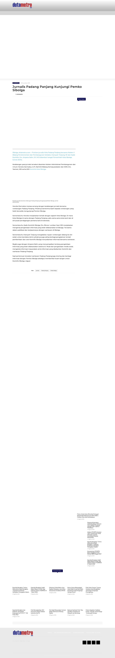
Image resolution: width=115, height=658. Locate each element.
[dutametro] (14, 94)
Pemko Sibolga (54, 270)
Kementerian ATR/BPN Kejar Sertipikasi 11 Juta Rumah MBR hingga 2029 (94, 553)
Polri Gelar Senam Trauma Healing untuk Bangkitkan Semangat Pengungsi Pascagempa (93, 590)
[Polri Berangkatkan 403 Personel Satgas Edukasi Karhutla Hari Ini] (39, 602)
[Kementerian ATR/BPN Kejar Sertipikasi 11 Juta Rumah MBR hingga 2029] (81, 554)
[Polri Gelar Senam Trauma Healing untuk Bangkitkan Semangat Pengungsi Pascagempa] (94, 580)
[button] (99, 13)
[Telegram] (96, 94)
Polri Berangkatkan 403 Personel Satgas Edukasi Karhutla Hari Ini (38, 611)
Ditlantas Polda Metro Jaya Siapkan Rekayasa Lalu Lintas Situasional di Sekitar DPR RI (57, 589)
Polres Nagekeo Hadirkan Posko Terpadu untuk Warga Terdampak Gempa (94, 611)
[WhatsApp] (89, 94)
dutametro (20, 94)
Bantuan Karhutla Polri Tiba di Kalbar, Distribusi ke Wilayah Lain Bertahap (75, 611)
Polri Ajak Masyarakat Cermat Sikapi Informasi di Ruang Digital (57, 611)
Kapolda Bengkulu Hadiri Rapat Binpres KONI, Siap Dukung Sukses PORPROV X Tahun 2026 (94, 562)
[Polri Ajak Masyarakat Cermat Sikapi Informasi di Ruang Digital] (57, 602)
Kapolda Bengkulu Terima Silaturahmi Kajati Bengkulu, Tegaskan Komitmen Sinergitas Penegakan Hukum (94, 544)
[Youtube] (98, 642)
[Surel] (93, 94)
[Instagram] (89, 642)
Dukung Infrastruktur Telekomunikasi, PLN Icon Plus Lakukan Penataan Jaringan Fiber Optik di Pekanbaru (94, 525)
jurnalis (37, 270)
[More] (100, 94)
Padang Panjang (44, 270)
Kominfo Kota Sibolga (38, 169)
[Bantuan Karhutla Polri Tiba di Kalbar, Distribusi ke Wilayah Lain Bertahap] (76, 602)
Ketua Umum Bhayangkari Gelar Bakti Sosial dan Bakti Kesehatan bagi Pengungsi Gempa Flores (75, 590)
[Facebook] (81, 94)
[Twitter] (85, 94)
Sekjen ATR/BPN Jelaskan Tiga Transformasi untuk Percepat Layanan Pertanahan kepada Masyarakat (94, 534)
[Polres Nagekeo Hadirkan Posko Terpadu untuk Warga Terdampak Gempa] (94, 602)
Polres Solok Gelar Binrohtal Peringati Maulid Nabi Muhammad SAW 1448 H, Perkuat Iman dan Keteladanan (88, 515)
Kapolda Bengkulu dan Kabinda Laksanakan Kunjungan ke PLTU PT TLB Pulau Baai (20, 612)
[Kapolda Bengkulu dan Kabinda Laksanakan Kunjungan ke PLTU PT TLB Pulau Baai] (21, 602)
